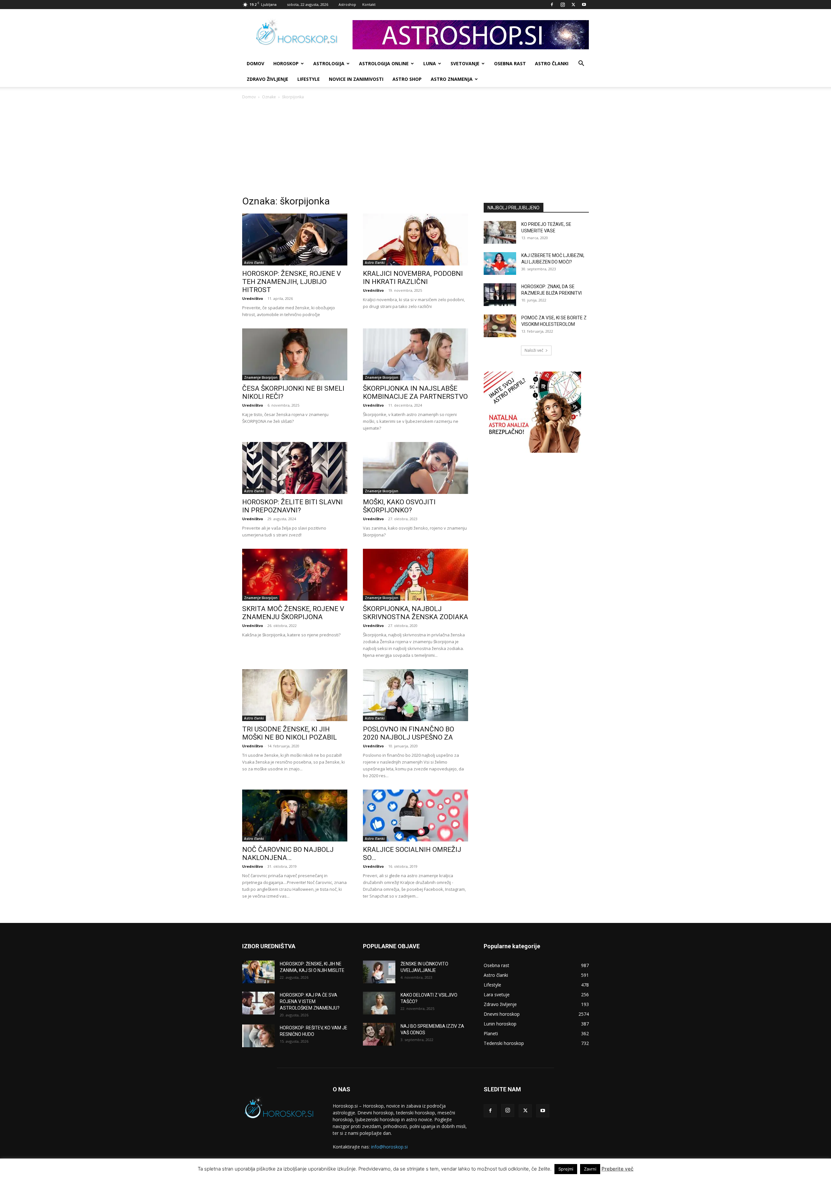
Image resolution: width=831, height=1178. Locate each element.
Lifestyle (308, 79)
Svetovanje (465, 63)
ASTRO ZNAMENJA (452, 79)
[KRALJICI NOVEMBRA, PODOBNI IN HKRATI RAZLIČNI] (415, 239)
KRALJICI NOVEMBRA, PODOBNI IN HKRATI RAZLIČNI (413, 278)
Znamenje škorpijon (261, 377)
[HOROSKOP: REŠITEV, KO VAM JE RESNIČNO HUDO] (258, 1036)
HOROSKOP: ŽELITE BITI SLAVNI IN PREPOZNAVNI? (292, 506)
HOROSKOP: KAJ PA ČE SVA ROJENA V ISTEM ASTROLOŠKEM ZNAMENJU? (310, 1001)
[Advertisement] (415, 149)
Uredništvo (252, 298)
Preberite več (618, 1169)
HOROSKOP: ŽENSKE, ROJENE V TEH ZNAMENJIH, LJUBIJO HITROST (291, 282)
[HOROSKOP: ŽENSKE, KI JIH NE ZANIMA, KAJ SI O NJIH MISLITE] (258, 972)
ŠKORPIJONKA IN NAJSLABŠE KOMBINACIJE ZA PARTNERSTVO (415, 392)
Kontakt (369, 4)
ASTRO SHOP (407, 79)
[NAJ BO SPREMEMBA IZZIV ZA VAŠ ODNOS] (379, 1034)
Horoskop (286, 63)
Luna (429, 63)
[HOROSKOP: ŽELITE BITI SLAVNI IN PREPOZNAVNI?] (294, 468)
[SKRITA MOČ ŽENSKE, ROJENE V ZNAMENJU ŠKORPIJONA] (294, 575)
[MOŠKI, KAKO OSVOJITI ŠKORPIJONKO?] (415, 468)
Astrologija (328, 63)
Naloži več (534, 350)
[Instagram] (562, 4)
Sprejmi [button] (565, 1169)
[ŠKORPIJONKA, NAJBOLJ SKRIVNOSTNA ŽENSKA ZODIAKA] (415, 575)
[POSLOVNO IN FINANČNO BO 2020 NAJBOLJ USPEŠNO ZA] (415, 695)
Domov (249, 97)
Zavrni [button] (590, 1169)
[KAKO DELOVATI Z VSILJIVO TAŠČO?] (379, 1003)
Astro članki (551, 63)
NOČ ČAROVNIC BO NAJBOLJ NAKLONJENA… (288, 854)
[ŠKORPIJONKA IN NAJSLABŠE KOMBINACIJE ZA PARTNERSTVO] (415, 354)
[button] (581, 64)
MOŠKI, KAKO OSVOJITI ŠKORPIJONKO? (399, 506)
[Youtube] (584, 4)
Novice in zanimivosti (356, 79)
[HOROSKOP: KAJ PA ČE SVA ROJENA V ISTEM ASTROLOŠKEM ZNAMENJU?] (258, 1003)
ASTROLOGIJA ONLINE (384, 63)
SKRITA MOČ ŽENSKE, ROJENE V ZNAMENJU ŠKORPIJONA (293, 613)
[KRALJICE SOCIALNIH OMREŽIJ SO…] (415, 815)
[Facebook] (552, 4)
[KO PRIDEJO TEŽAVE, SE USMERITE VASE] (500, 232)
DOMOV (255, 63)
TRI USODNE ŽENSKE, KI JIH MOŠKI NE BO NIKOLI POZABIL (289, 733)
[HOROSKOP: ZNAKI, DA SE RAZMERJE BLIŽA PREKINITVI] (500, 294)
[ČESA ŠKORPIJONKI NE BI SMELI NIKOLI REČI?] (294, 354)
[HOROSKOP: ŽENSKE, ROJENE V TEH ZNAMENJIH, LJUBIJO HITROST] (294, 239)
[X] (573, 4)
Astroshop (347, 4)
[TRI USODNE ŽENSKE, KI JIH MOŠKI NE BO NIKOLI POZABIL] (294, 695)
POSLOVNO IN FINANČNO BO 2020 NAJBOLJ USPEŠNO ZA (408, 733)
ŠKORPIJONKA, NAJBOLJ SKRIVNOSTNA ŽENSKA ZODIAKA (415, 613)
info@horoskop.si (389, 1147)
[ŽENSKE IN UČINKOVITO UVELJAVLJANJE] (379, 972)
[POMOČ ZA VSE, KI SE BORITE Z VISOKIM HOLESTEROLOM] (500, 325)
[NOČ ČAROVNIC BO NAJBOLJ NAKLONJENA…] (294, 815)
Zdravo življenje (267, 79)
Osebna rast (510, 63)
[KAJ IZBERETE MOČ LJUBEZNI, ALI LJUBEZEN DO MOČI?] (500, 263)
